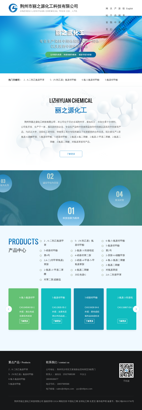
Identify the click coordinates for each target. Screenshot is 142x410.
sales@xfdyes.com (65, 389)
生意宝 (93, 401)
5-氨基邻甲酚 (111, 80)
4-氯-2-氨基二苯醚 (115, 260)
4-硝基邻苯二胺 (83, 255)
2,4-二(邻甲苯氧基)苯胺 (54, 262)
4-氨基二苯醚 (82, 270)
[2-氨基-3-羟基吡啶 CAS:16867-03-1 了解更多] (111, 294)
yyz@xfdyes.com (84, 389)
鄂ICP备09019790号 (125, 401)
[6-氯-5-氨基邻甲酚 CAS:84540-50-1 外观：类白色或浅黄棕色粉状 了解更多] (13, 294)
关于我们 (111, 9)
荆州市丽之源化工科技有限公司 (39, 122)
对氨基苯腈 (112, 270)
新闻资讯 (119, 9)
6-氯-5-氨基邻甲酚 (90, 80)
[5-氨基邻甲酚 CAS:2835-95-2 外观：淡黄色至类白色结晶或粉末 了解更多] (46, 294)
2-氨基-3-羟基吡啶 (84, 250)
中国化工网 (73, 401)
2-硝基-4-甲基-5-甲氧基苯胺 (85, 262)
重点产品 (19, 362)
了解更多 (71, 154)
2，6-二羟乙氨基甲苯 (34, 80)
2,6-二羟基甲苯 (113, 274)
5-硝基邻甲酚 (51, 250)
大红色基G (80, 274)
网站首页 (107, 9)
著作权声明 (101, 401)
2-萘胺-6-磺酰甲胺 (115, 255)
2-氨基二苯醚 (113, 265)
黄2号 (109, 250)
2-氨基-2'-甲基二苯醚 (54, 272)
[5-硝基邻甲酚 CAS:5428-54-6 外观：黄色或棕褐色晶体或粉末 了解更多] (78, 294)
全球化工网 (84, 401)
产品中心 (115, 9)
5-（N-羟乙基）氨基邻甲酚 (63, 80)
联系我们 (124, 9)
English (129, 8)
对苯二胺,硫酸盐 (52, 279)
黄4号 (47, 255)
